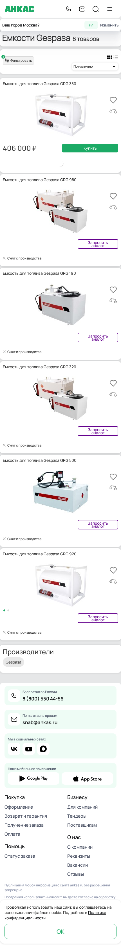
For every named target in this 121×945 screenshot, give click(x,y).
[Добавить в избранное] (113, 100)
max (43, 749)
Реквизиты (78, 856)
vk (14, 749)
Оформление (19, 807)
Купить (90, 148)
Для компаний (82, 807)
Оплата (12, 834)
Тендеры (76, 816)
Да (91, 25)
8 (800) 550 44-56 (43, 698)
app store (87, 778)
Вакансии (77, 865)
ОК (60, 931)
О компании (80, 847)
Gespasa (13, 662)
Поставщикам (82, 825)
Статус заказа (20, 856)
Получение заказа (24, 825)
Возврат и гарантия (26, 816)
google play (33, 778)
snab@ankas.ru (40, 722)
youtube (29, 749)
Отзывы (75, 874)
